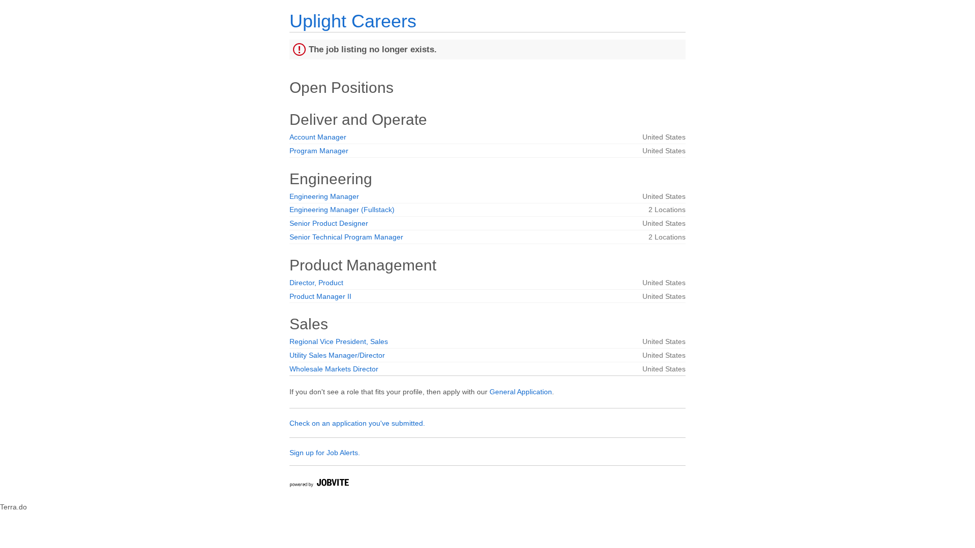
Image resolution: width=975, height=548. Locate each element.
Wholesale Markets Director (333, 369)
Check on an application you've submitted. (357, 423)
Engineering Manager (324, 196)
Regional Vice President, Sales (338, 341)
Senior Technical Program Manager (346, 237)
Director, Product (316, 283)
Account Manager (317, 137)
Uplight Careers (352, 21)
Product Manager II (320, 296)
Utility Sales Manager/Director (337, 355)
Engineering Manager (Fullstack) (342, 210)
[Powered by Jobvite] (318, 484)
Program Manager (318, 151)
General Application (521, 392)
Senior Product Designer (328, 223)
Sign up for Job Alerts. (324, 453)
